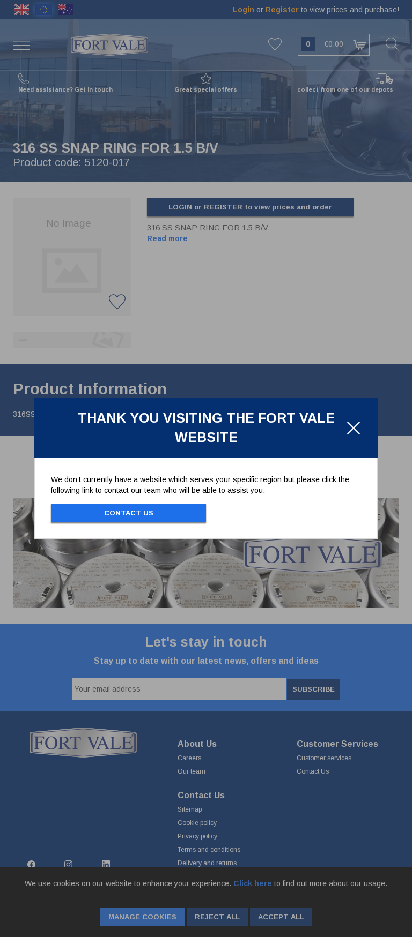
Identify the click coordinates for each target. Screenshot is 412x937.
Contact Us (128, 513)
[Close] (353, 428)
